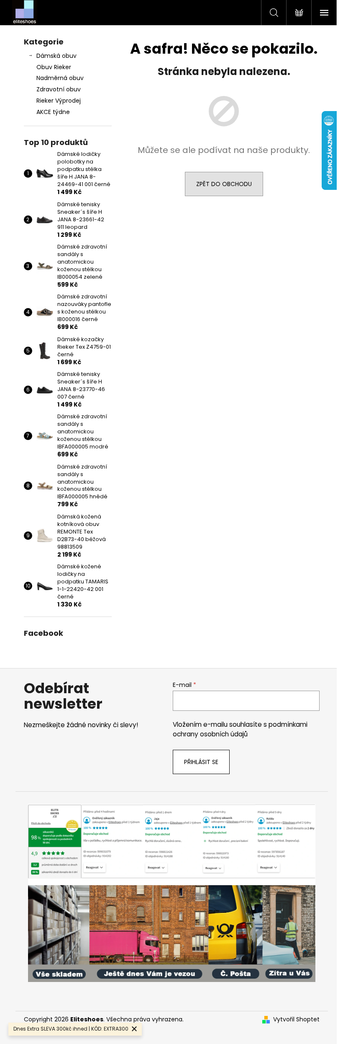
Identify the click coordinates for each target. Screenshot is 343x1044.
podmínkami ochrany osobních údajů (240, 729)
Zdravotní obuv (58, 89)
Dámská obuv (56, 56)
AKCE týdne (53, 112)
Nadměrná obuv (60, 78)
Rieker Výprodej (58, 100)
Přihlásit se (201, 762)
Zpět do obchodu (224, 184)
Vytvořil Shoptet (296, 1019)
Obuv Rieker (53, 67)
